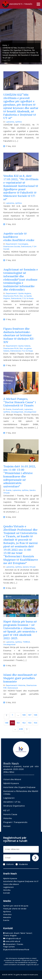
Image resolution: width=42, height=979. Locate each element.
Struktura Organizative (14, 806)
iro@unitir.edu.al (32, 965)
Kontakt (7, 826)
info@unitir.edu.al (13, 938)
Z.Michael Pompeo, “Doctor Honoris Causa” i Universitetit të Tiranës (19, 402)
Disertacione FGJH (11, 296)
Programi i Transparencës (15, 822)
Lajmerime (10, 122)
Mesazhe (7, 917)
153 (29, 723)
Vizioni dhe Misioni (12, 779)
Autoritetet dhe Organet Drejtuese (19, 787)
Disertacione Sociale (11, 246)
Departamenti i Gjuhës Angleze (18, 293)
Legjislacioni (8, 887)
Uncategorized (17, 412)
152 (24, 723)
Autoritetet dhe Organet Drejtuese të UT (21, 881)
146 (24, 715)
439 (21, 729)
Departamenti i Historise (15, 685)
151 (18, 723)
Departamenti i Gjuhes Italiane (18, 346)
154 (35, 723)
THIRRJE (26, 642)
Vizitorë (10, 864)
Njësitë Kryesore (11, 783)
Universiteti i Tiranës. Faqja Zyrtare (13, 945)
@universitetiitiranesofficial (17, 949)
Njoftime (7, 911)
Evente (8, 409)
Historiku (7, 818)
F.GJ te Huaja (28, 298)
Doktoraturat (26, 246)
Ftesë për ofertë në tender (14, 909)
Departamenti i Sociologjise (17, 244)
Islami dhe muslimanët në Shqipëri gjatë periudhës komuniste (20, 678)
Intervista (7, 914)
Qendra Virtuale (29, 567)
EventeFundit (17, 409)
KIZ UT (6, 810)
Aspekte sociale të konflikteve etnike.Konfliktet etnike (18, 237)
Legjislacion (8, 798)
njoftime (18, 122)
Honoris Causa (10, 814)
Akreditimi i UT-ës (11, 802)
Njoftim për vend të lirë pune (15, 906)
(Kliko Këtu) (8, 772)
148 (35, 715)
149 (6, 723)
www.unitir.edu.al (12, 941)
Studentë (23, 864)
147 (29, 715)
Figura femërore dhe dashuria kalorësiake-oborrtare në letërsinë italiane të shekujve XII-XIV (19, 335)
